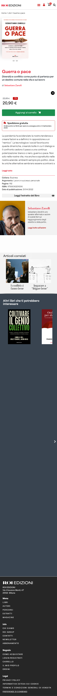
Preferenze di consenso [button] (15, 692)
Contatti (8, 635)
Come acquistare (13, 654)
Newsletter (9, 639)
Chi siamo (8, 628)
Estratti (7, 613)
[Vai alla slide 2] (17, 60)
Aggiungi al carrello (25, 112)
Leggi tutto (7, 171)
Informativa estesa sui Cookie (21, 684)
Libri (10, 13)
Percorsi (8, 610)
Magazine (8, 617)
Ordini (6, 669)
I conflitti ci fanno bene (17, 287)
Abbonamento (11, 643)
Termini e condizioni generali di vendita (27, 687)
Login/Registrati (13, 658)
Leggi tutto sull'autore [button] (37, 227)
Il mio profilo (11, 665)
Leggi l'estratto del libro (26, 195)
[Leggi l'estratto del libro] (53, 195)
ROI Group (8, 632)
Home (3, 13)
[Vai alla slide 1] (14, 60)
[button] (38, 5)
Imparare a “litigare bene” (40, 287)
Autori (6, 606)
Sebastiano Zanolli (13, 85)
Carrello (8, 661)
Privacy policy (11, 680)
